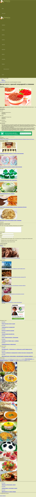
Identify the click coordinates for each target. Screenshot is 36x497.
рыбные (9, 360)
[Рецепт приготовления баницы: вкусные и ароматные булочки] (8, 205)
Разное (3, 64)
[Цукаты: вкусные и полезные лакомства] (8, 470)
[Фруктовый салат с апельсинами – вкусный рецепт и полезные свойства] (6, 284)
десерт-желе (2, 136)
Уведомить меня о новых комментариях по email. (9, 240)
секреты (17, 360)
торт (27, 360)
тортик (29, 360)
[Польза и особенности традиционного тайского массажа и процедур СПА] (6, 276)
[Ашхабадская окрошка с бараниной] (8, 391)
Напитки (3, 59)
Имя (1, 233)
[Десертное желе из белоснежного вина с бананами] (8, 218)
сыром (25, 360)
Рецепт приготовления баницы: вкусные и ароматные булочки (13, 207)
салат (11, 360)
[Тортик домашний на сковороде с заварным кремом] (8, 411)
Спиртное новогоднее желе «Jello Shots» (8, 180)
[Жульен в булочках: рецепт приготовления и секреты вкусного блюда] (8, 480)
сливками (8, 136)
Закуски (3, 44)
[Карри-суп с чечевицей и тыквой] (8, 371)
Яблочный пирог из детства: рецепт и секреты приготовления (12, 302)
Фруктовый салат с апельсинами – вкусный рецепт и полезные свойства (13, 285)
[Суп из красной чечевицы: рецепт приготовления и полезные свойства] (8, 421)
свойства (14, 360)
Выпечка (3, 49)
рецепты (6, 360)
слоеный (20, 360)
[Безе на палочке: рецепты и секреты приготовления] (8, 165)
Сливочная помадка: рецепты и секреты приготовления (12, 153)
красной (5, 136)
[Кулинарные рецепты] (5, 19)
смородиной (12, 136)
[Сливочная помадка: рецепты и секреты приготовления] (8, 151)
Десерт (3, 54)
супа (23, 360)
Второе (3, 34)
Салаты (3, 39)
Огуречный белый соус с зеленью (7, 193)
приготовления (28, 359)
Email (1, 235)
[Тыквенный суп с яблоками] (8, 381)
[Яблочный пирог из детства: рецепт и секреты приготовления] (6, 301)
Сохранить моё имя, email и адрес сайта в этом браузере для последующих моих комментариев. (17, 238)
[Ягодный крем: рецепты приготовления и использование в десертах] (6, 293)
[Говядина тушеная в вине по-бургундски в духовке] (8, 401)
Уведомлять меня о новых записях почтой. (8, 241)
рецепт (2, 360)
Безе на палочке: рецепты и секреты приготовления (11, 166)
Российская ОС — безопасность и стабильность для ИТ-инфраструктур (13, 268)
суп (22, 360)
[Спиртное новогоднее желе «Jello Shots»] (8, 178)
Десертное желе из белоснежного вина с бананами (10, 220)
